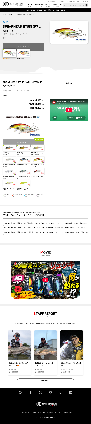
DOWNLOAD (72, 1)
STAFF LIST (62, 1)
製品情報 (69, 83)
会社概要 (50, 412)
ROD (57, 10)
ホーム (4, 14)
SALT (27, 10)
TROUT (39, 10)
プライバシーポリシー (38, 412)
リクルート (58, 412)
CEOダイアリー (24, 412)
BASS (33, 10)
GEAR (63, 10)
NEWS (79, 1)
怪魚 (49, 10)
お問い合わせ (68, 412)
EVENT (86, 1)
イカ (45, 10)
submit (86, 5)
